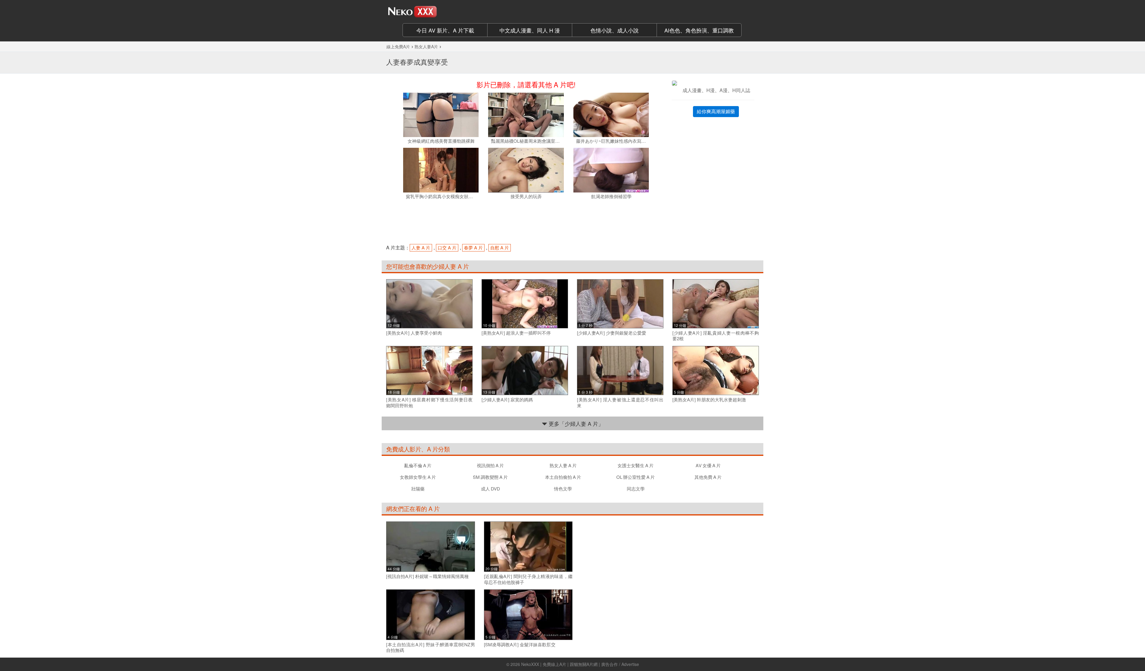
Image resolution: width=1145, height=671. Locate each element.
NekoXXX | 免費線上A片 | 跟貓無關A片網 (559, 664)
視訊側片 (490, 465)
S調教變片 (490, 477)
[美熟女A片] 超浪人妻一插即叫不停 (516, 333)
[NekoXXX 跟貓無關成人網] (429, 12)
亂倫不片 (417, 465)
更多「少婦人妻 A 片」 (575, 423)
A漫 (724, 90)
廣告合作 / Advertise (620, 664)
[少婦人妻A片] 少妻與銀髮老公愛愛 (611, 333)
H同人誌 (741, 90)
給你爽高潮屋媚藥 (716, 111)
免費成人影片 (403, 449)
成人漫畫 (692, 90)
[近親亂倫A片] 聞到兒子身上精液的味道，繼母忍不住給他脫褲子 (528, 579)
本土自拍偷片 (563, 477)
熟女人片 (563, 465)
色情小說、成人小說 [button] (614, 30)
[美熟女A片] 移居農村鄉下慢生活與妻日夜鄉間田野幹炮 (429, 402)
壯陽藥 (418, 488)
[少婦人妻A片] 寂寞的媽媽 (507, 400)
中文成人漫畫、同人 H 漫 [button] (529, 30)
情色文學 (563, 488)
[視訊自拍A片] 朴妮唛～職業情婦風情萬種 (427, 576)
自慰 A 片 (499, 247)
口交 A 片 (447, 247)
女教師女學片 (418, 477)
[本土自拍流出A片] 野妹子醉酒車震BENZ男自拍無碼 (430, 647)
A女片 (708, 465)
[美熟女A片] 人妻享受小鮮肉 (414, 333)
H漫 (710, 90)
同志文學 (636, 488)
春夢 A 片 (473, 247)
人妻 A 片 (420, 247)
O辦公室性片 (635, 477)
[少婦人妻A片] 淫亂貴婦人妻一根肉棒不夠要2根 (715, 335)
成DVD (490, 488)
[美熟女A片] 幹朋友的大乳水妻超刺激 (709, 400)
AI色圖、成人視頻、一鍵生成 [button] (699, 30)
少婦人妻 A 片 (451, 266)
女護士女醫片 (636, 465)
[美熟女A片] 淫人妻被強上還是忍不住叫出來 (620, 402)
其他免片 (708, 477)
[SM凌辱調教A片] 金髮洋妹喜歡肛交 (520, 644)
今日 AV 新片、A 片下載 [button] (445, 30)
